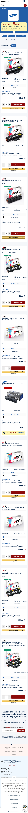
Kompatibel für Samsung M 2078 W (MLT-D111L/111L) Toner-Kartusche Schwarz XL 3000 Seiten (13, 182)
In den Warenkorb (18, 104)
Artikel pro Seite (21, 35)
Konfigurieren (14, 803)
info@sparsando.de (9, 772)
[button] (13, 108)
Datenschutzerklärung (22, 736)
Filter (4, 35)
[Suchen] (25, 5)
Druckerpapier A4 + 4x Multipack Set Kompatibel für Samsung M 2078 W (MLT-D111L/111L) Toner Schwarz (12, 251)
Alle (13, 45)
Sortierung (10, 35)
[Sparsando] (5, 2)
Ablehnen (14, 807)
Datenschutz (17, 795)
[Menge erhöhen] (9, 104)
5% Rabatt (8, 727)
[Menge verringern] (3, 104)
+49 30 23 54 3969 (6, 774)
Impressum (10, 795)
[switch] (25, 811)
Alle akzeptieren (14, 799)
